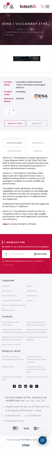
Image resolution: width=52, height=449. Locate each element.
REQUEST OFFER (15, 123)
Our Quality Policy (9, 295)
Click (5, 224)
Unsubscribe (8, 265)
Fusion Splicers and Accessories (10, 323)
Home (20, 29)
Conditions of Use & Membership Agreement (12, 358)
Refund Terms (8, 367)
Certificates (32, 291)
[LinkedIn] (26, 386)
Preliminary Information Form (12, 378)
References (32, 295)
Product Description (14, 143)
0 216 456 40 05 (12, 415)
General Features (14, 151)
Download (37, 151)
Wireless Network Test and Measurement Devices (13, 338)
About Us (6, 286)
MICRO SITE (37, 123)
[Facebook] (15, 386)
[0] (6, 7)
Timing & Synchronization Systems (37, 338)
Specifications (38, 143)
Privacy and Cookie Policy (38, 377)
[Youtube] (37, 386)
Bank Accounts (8, 310)
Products (30, 29)
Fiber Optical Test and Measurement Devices (36, 323)
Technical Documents (11, 300)
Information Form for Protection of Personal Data (36, 369)
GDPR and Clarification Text (16, 261)
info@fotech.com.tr (14, 421)
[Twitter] (20, 386)
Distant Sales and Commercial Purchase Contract (36, 359)
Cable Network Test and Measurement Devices (24, 33)
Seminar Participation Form (13, 305)
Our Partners (7, 291)
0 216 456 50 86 (34, 415)
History (29, 286)
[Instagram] (32, 386)
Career (30, 300)
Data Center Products (11, 344)
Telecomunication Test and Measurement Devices (13, 331)
